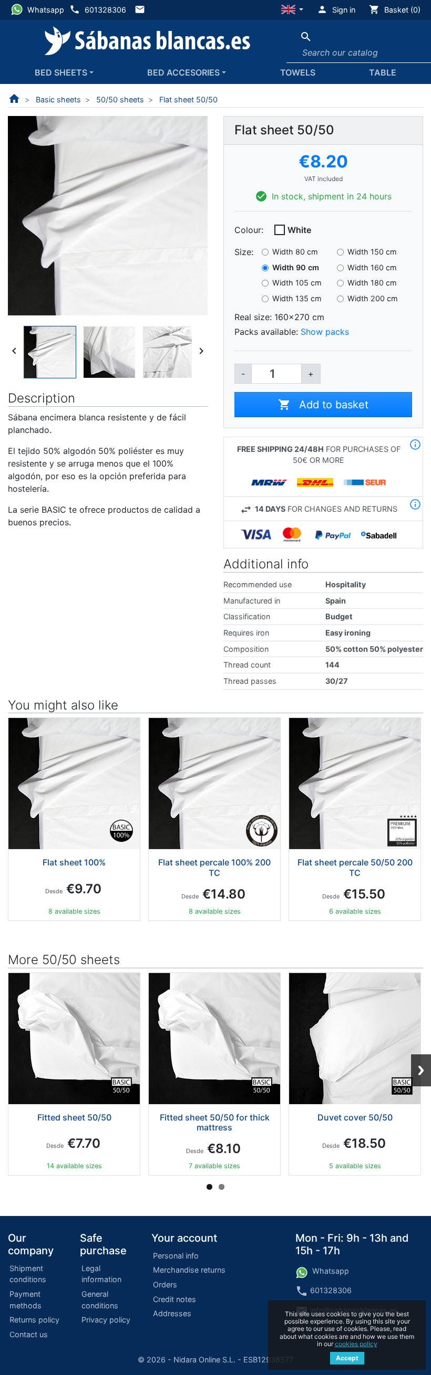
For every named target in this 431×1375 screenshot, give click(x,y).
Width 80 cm (295, 251)
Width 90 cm (295, 267)
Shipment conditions (27, 1274)
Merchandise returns (189, 1269)
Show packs (325, 331)
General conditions (99, 1299)
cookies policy (356, 1344)
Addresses (172, 1313)
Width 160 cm (372, 267)
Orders (165, 1284)
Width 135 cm (297, 298)
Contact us (28, 1334)
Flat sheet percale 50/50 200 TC (355, 867)
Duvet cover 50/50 (355, 1117)
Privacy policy (105, 1319)
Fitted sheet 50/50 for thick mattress (215, 1122)
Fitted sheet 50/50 (74, 1117)
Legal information (101, 1274)
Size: (243, 252)
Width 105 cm (297, 282)
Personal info (176, 1255)
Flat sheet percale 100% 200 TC (214, 867)
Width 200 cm (372, 298)
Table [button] (382, 72)
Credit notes (174, 1299)
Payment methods (25, 1299)
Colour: (248, 230)
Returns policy (34, 1319)
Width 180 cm (372, 282)
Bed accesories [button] (183, 72)
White (299, 230)
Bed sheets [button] (61, 72)
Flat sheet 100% (74, 862)
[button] (292, 10)
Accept (347, 1358)
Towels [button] (297, 72)
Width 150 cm (372, 251)
